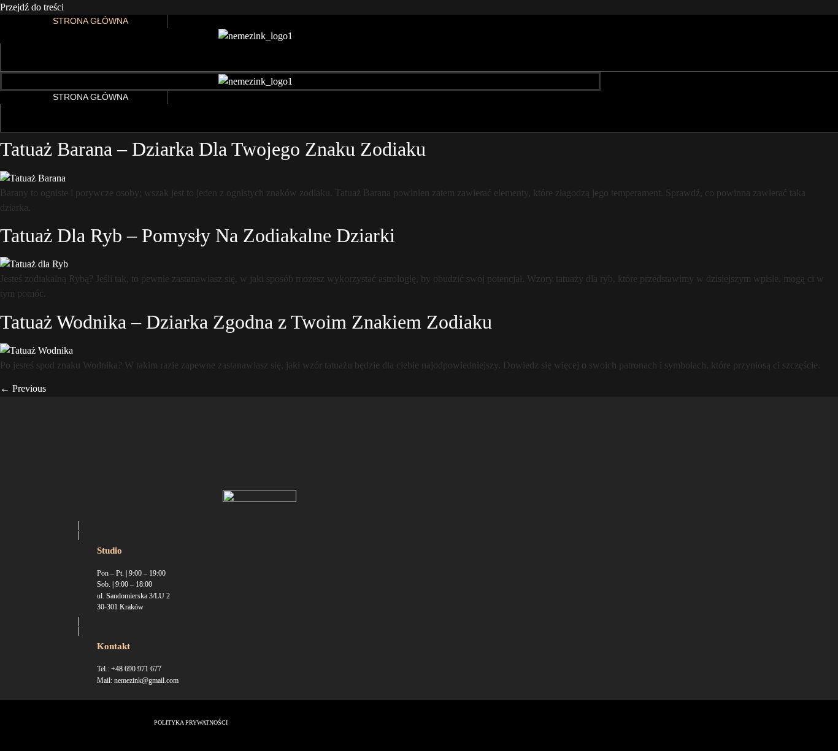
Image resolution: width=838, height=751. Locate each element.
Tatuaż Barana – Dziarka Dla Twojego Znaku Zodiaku (213, 149)
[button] (34, 57)
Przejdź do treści (32, 7)
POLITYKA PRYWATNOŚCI (191, 722)
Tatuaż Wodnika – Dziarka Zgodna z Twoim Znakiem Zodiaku (246, 322)
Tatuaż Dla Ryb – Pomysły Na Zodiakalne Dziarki (197, 235)
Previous (23, 388)
